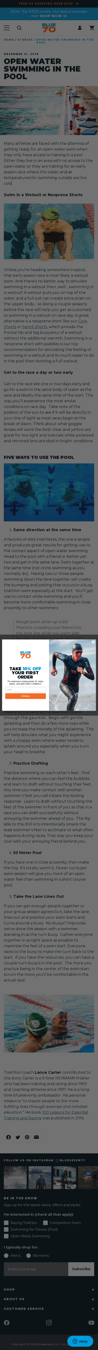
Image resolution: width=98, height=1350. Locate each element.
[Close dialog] (93, 642)
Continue (25, 696)
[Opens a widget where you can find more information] (80, 1342)
